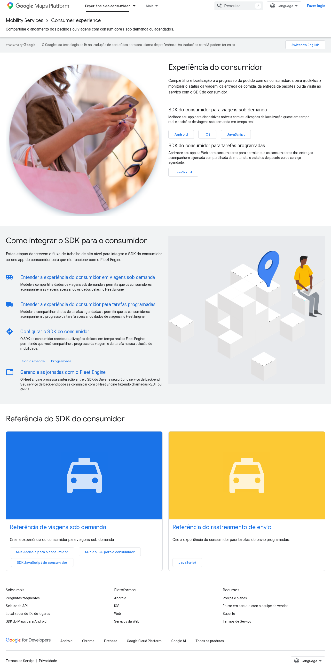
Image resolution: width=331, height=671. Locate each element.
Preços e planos (235, 598)
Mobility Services (24, 20)
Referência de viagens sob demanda (58, 527)
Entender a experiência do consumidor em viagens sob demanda (87, 277)
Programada (61, 361)
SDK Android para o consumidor (42, 552)
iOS (207, 134)
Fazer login (316, 6)
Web (117, 614)
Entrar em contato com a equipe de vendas (255, 606)
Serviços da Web (126, 621)
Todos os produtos (210, 641)
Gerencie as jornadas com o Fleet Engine (63, 372)
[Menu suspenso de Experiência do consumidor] (136, 6)
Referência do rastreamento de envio (222, 527)
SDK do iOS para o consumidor (110, 552)
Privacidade (48, 661)
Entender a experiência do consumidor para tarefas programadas (88, 304)
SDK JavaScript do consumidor (42, 562)
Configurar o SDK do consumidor (54, 331)
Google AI (178, 641)
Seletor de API (17, 606)
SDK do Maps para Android (26, 621)
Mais (150, 6)
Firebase (110, 641)
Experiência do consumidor (107, 6)
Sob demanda (33, 361)
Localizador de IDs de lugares (28, 614)
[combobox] (238, 5)
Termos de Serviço (237, 621)
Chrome (88, 641)
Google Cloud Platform (144, 641)
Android (181, 134)
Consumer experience (76, 20)
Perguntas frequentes (23, 598)
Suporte (229, 614)
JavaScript (236, 134)
